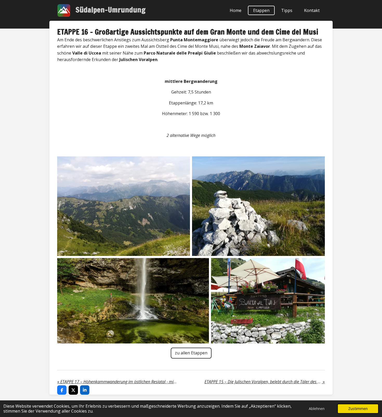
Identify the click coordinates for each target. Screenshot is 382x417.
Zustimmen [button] (358, 408)
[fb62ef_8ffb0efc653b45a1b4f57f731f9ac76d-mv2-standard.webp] (258, 206)
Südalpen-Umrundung (111, 10)
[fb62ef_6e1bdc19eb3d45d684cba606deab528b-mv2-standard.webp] (268, 300)
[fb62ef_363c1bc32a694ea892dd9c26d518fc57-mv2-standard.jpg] (133, 300)
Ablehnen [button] (317, 408)
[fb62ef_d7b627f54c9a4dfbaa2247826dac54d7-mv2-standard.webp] (123, 206)
